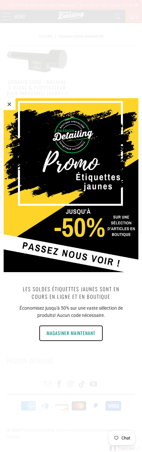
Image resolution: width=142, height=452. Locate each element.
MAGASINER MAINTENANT (71, 332)
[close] (10, 104)
